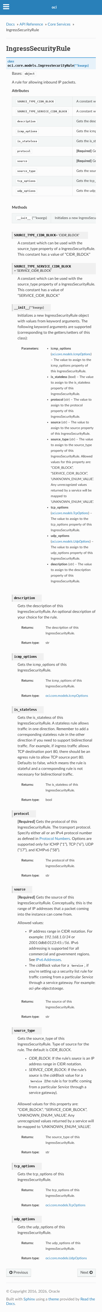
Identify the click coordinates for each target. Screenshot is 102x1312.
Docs (10, 24)
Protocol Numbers (54, 839)
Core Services (59, 24)
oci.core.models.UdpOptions (66, 1258)
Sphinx (29, 1299)
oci (54, 7)
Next (84, 1272)
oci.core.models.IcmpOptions (67, 696)
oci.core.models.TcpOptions (65, 1205)
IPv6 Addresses (48, 960)
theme (53, 1299)
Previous (20, 1272)
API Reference (31, 24)
